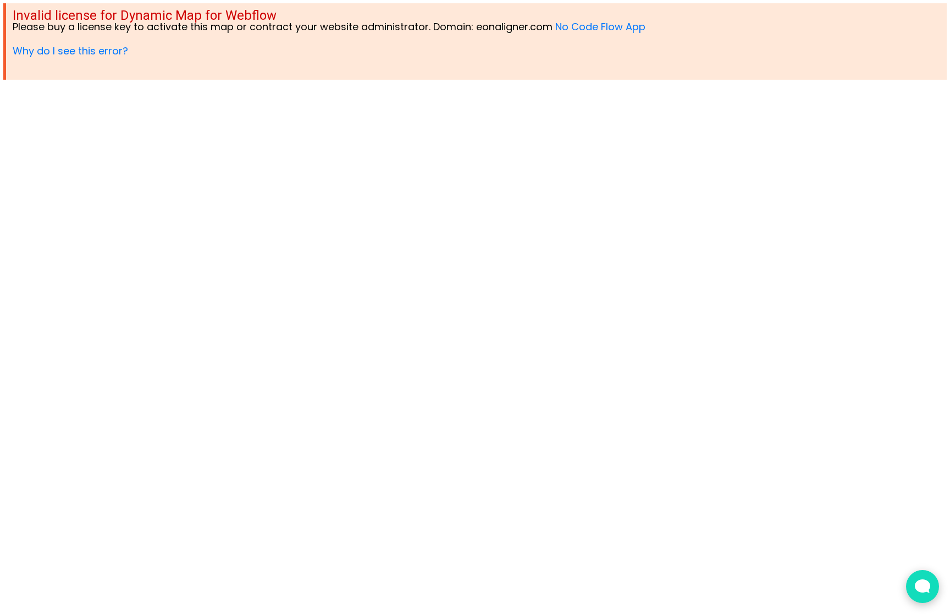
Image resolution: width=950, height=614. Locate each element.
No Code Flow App (600, 27)
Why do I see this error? (70, 51)
